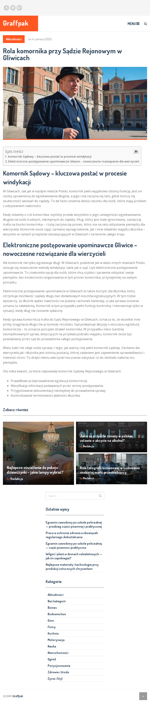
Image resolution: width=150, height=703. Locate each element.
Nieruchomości (58, 653)
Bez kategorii (57, 601)
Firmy (52, 627)
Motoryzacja (56, 640)
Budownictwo (57, 614)
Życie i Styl (55, 679)
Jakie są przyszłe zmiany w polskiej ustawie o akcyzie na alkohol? (106, 438)
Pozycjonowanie (59, 666)
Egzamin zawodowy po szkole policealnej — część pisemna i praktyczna (74, 546)
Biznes (52, 608)
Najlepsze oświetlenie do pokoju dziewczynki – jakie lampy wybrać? (35, 470)
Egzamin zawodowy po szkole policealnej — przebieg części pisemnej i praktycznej (74, 524)
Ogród (52, 659)
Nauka (52, 646)
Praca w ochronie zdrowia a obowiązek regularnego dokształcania (72, 535)
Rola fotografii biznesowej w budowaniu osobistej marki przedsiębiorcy (110, 470)
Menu (132, 24)
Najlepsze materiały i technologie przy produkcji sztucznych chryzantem (72, 567)
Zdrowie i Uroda (58, 672)
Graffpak (15, 23)
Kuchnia (53, 633)
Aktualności (14, 39)
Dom (51, 620)
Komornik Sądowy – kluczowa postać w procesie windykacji (49, 156)
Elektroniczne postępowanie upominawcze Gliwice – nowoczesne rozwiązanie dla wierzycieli (73, 161)
